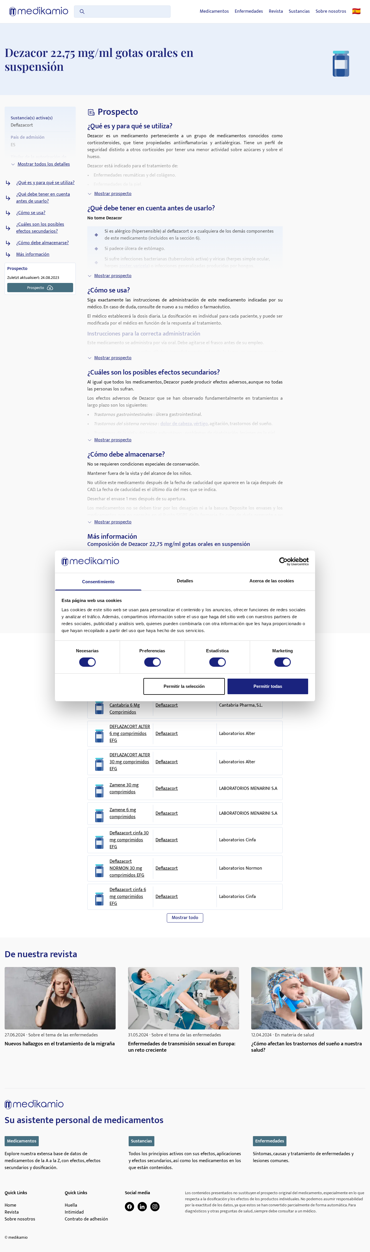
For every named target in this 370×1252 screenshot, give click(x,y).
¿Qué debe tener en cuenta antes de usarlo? (43, 198)
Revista (276, 11)
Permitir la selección (184, 686)
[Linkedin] (142, 1206)
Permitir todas (268, 686)
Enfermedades (249, 11)
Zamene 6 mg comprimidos (123, 814)
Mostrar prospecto (113, 194)
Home (10, 1205)
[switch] (152, 662)
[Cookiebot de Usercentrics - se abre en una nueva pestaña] (283, 561)
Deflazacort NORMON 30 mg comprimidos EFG (127, 868)
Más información (32, 254)
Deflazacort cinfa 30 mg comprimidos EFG (129, 840)
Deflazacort (167, 705)
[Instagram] (155, 1206)
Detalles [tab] (185, 580)
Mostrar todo (185, 918)
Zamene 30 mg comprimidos (124, 789)
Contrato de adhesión (86, 1219)
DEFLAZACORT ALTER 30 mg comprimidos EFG (130, 762)
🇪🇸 (356, 12)
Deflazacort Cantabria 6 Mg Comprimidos (125, 705)
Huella (71, 1205)
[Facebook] (129, 1206)
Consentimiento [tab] (98, 581)
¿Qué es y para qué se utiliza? (45, 182)
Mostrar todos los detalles (44, 164)
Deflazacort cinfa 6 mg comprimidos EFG (128, 896)
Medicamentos (214, 11)
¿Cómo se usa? (30, 213)
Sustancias (299, 11)
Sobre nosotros (331, 11)
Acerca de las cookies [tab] (271, 580)
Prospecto (35, 287)
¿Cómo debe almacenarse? (42, 243)
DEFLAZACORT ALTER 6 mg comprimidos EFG (130, 733)
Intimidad (74, 1212)
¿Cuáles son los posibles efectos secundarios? (40, 228)
